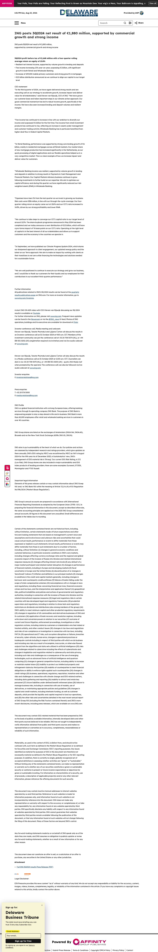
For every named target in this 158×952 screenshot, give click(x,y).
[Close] (42, 905)
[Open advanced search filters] (130, 22)
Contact (129, 950)
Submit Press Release (61, 950)
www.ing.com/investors (24, 298)
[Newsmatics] (7, 484)
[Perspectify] (7, 473)
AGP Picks (7, 3)
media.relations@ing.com (27, 395)
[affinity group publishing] (7, 478)
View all (152, 3)
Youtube (36, 313)
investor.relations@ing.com (27, 377)
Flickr (76, 322)
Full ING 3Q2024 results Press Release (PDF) (35, 867)
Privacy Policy (118, 950)
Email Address (12, 931)
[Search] (124, 22)
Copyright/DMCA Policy (100, 950)
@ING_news (54, 319)
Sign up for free (23, 941)
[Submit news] (7, 468)
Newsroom (35, 319)
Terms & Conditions (80, 950)
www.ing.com (55, 316)
